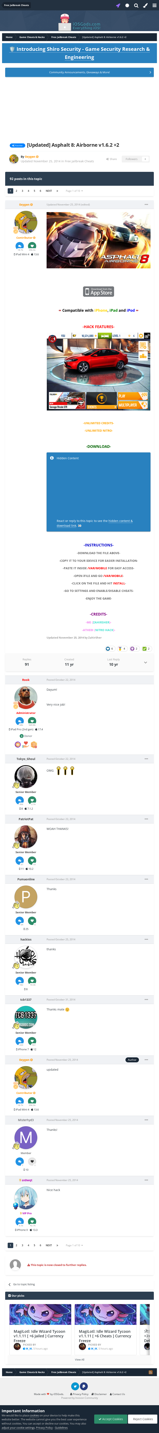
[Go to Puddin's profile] (147, 1346)
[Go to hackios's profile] (25, 957)
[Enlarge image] (99, 240)
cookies (34, 1415)
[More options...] (146, 204)
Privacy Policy (80, 1394)
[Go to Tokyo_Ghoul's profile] (25, 776)
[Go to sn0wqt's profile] (25, 1197)
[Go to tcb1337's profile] (25, 1017)
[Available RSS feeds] (150, 1372)
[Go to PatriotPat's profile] (25, 836)
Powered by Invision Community (79, 1398)
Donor (28, 736)
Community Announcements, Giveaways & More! (79, 72)
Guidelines (61, 1427)
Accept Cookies (112, 1419)
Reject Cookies (142, 1419)
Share (112, 159)
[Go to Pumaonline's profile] (25, 897)
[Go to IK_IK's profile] (17, 1346)
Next (49, 191)
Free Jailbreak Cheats (79, 161)
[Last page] (57, 191)
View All (79, 1359)
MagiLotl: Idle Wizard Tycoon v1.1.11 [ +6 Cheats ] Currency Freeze (105, 1336)
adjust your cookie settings (18, 1427)
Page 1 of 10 (73, 191)
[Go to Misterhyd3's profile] (25, 1137)
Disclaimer (100, 1394)
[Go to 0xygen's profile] (13, 159)
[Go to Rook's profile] (25, 697)
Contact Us (118, 1394)
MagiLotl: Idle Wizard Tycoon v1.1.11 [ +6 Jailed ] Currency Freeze (39, 1336)
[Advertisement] (79, 109)
